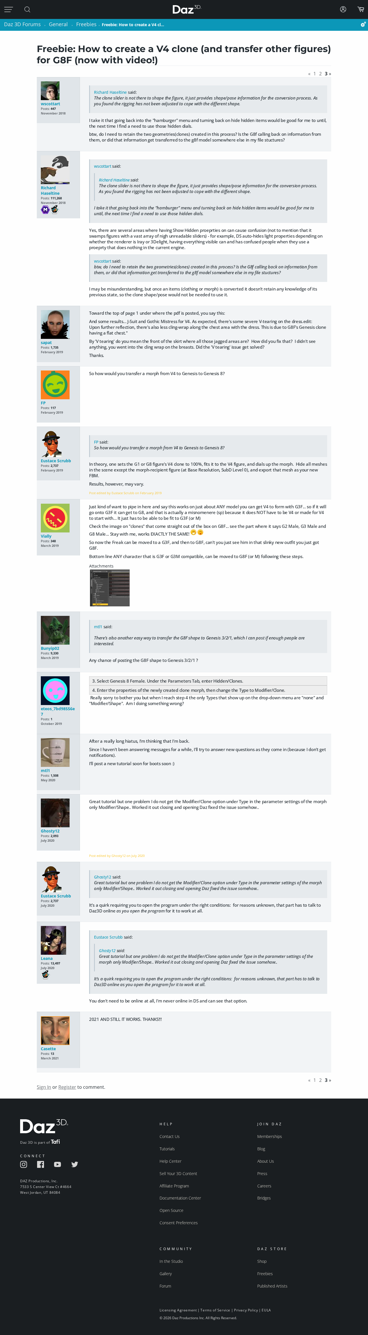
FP (43, 403)
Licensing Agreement (178, 1310)
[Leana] (58, 941)
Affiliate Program (174, 1186)
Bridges (264, 1198)
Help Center (170, 1161)
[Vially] (58, 518)
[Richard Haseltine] (58, 170)
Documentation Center (180, 1198)
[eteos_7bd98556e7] (58, 691)
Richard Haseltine (110, 92)
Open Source (171, 1210)
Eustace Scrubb (56, 460)
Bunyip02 (50, 648)
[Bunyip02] (58, 630)
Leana (47, 958)
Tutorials (167, 1148)
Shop (262, 1261)
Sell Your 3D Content (178, 1173)
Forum (165, 1286)
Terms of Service (215, 1310)
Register (67, 1087)
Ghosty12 (50, 831)
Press (262, 1173)
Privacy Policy (246, 1310)
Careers (264, 1186)
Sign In (44, 1087)
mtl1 (98, 626)
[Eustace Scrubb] (58, 444)
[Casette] (58, 1031)
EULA (266, 1310)
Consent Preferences (179, 1222)
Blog (261, 1148)
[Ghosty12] (58, 813)
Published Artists (272, 1286)
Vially (46, 536)
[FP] (58, 385)
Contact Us (170, 1136)
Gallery (166, 1273)
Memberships (269, 1136)
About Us (265, 1161)
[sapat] (58, 325)
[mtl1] (58, 753)
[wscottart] (58, 91)
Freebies (265, 1273)
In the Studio (171, 1261)
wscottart (50, 103)
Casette (48, 1048)
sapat (46, 342)
